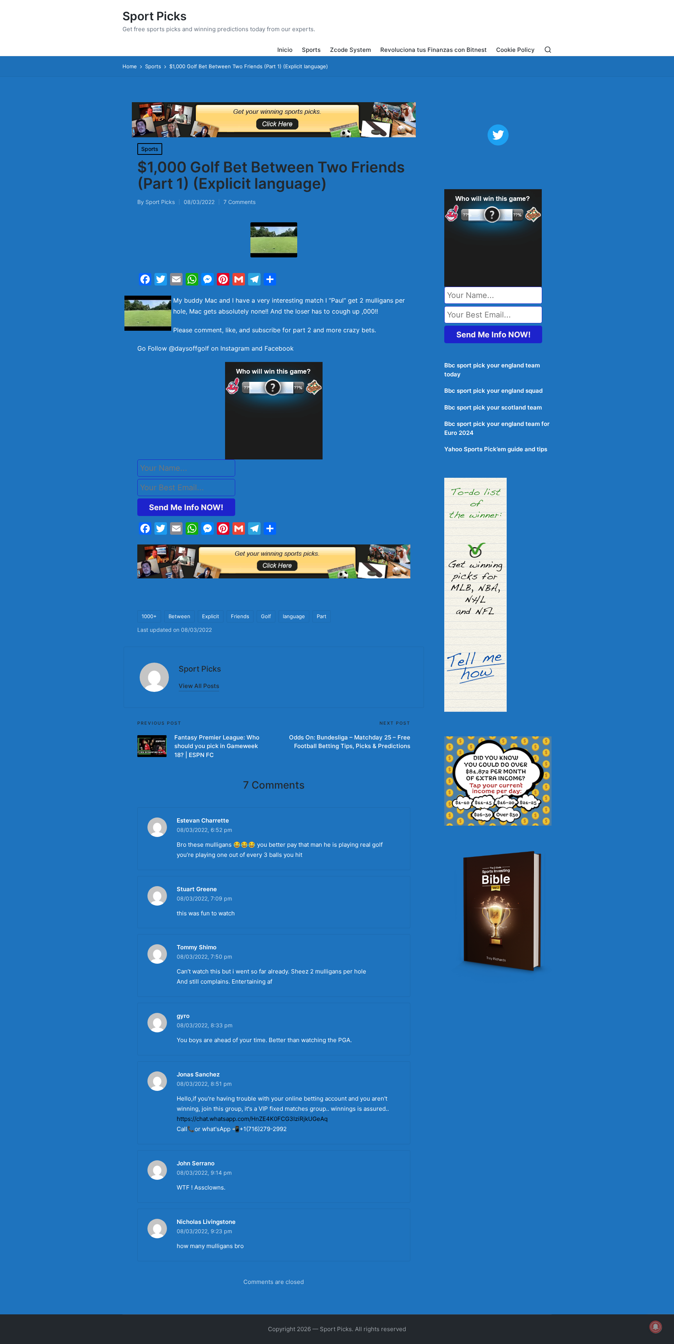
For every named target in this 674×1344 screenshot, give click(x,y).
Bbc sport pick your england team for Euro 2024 (497, 428)
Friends (240, 616)
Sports (149, 148)
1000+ (149, 616)
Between (179, 616)
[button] (199, 686)
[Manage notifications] (655, 1327)
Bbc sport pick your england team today (492, 370)
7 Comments (239, 202)
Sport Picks (154, 16)
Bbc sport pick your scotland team (493, 407)
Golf (266, 616)
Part (321, 616)
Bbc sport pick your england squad (493, 390)
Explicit (210, 616)
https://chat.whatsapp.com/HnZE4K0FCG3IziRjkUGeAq (252, 1118)
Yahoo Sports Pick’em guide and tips (495, 449)
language (294, 616)
